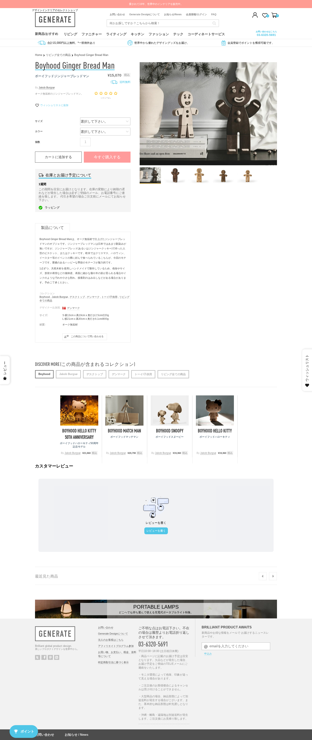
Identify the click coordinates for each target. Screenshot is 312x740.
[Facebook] (43, 657)
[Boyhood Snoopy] (170, 410)
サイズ (39, 121)
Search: (214, 23)
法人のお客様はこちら (111, 639)
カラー (39, 131)
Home (38, 55)
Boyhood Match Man (124, 430)
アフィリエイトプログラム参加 (116, 646)
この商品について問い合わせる (87, 336)
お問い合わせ (117, 14)
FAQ (213, 14)
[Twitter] (37, 657)
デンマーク (93, 296)
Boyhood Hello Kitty (215, 430)
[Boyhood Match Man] (124, 410)
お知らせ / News (76, 734)
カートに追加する (58, 157)
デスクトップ (77, 296)
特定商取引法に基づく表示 (113, 662)
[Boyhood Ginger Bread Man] (150, 182)
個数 (37, 142)
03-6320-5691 (266, 35)
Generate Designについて (144, 14)
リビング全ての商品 (58, 55)
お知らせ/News (173, 14)
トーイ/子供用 (109, 296)
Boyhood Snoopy (169, 430)
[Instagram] (56, 657)
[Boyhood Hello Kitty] (215, 410)
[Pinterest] (50, 657)
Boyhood (44, 296)
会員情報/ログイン (196, 14)
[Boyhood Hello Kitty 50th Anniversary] (79, 410)
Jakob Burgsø (47, 87)
